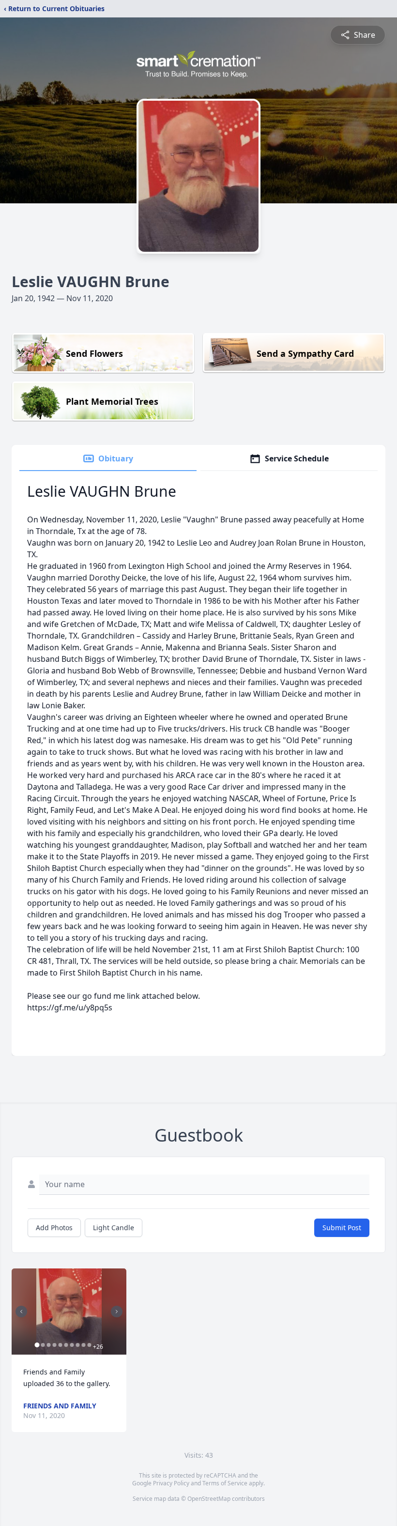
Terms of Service (224, 1483)
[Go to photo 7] (72, 1345)
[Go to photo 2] (43, 1345)
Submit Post (341, 1227)
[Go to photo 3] (48, 1345)
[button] (69, 1311)
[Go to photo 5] (60, 1345)
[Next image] (116, 1311)
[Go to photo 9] (83, 1345)
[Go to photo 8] (77, 1345)
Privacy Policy (171, 1483)
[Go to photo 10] (89, 1345)
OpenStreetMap (208, 1499)
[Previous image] (21, 1311)
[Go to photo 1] (36, 1345)
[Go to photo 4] (54, 1345)
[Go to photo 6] (66, 1345)
